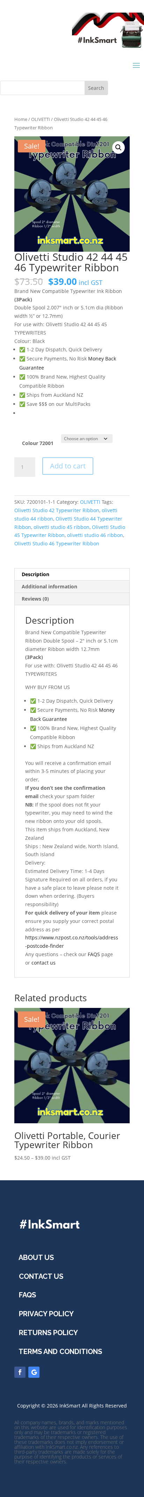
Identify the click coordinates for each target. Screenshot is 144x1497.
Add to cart (68, 466)
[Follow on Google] (33, 1372)
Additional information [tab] (49, 586)
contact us (43, 962)
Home (20, 119)
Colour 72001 (37, 443)
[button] (118, 147)
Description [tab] (35, 574)
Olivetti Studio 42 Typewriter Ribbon (56, 510)
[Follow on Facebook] (20, 1372)
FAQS (94, 954)
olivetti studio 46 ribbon (95, 535)
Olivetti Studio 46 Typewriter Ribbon (56, 543)
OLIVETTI (40, 119)
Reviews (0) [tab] (35, 598)
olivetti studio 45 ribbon (61, 527)
